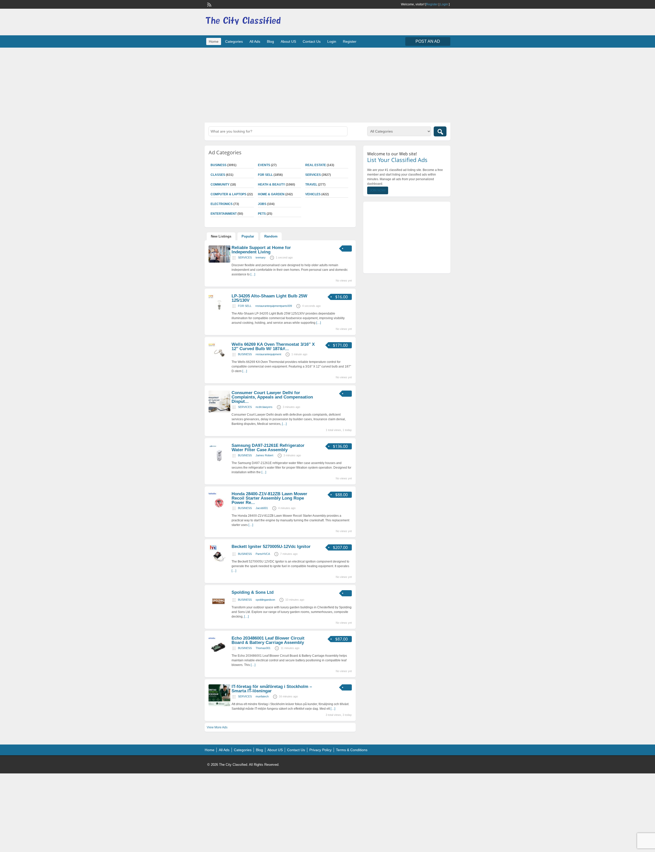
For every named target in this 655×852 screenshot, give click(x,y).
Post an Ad (428, 41)
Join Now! (378, 190)
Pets (262, 213)
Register (432, 4)
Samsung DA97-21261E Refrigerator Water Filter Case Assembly (268, 447)
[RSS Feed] (209, 4)
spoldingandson (265, 599)
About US (288, 41)
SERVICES (313, 175)
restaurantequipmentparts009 (273, 305)
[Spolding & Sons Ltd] (219, 611)
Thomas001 (263, 648)
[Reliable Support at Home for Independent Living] (219, 261)
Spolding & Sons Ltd (253, 592)
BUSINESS (218, 165)
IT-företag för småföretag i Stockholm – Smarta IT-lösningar (272, 688)
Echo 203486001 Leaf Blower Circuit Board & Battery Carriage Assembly (268, 640)
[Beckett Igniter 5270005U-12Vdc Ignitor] (219, 565)
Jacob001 (262, 508)
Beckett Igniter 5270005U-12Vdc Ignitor (271, 546)
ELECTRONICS (222, 204)
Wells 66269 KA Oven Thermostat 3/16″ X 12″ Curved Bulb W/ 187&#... (273, 346)
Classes (218, 175)
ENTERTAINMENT (224, 213)
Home (214, 41)
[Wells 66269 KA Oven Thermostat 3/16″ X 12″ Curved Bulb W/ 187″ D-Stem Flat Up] (219, 363)
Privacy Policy (320, 750)
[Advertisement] (327, 84)
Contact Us (312, 41)
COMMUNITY (220, 184)
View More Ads (217, 727)
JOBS (262, 204)
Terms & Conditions (351, 750)
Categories (234, 41)
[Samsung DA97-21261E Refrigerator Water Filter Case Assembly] (219, 464)
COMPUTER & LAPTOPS (228, 194)
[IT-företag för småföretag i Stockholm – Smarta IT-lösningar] (219, 705)
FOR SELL (265, 175)
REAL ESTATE (315, 165)
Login (444, 4)
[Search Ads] (440, 131)
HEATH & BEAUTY (271, 184)
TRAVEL (311, 184)
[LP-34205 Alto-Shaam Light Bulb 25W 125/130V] (219, 314)
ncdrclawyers (264, 406)
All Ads (254, 41)
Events (264, 165)
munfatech (262, 696)
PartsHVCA (263, 553)
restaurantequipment (268, 354)
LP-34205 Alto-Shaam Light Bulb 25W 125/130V (269, 298)
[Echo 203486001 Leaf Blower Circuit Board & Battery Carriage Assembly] (219, 657)
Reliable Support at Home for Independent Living (261, 249)
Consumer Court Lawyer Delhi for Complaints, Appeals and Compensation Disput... (272, 397)
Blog (270, 41)
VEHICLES (313, 194)
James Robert (264, 455)
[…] (252, 274)
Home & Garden (271, 194)
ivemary (261, 257)
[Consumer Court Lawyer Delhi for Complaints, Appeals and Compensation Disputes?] (219, 411)
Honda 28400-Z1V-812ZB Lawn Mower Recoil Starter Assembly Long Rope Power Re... (269, 498)
